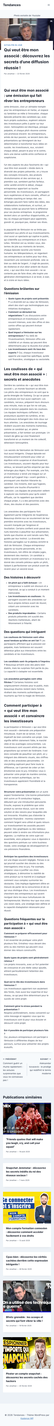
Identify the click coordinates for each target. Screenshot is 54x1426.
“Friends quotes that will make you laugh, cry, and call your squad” (24, 1143)
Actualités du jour (13, 45)
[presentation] (27, 1118)
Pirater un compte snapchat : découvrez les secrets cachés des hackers (27, 1377)
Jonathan (11, 74)
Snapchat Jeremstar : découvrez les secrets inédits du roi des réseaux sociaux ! (26, 1171)
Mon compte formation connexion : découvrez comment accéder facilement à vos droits (26, 1232)
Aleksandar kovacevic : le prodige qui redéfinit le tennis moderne (40, 1066)
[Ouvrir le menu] (48, 5)
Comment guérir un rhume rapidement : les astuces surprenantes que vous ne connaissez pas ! (13, 1070)
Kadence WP (27, 1418)
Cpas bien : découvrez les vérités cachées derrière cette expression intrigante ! (27, 1260)
